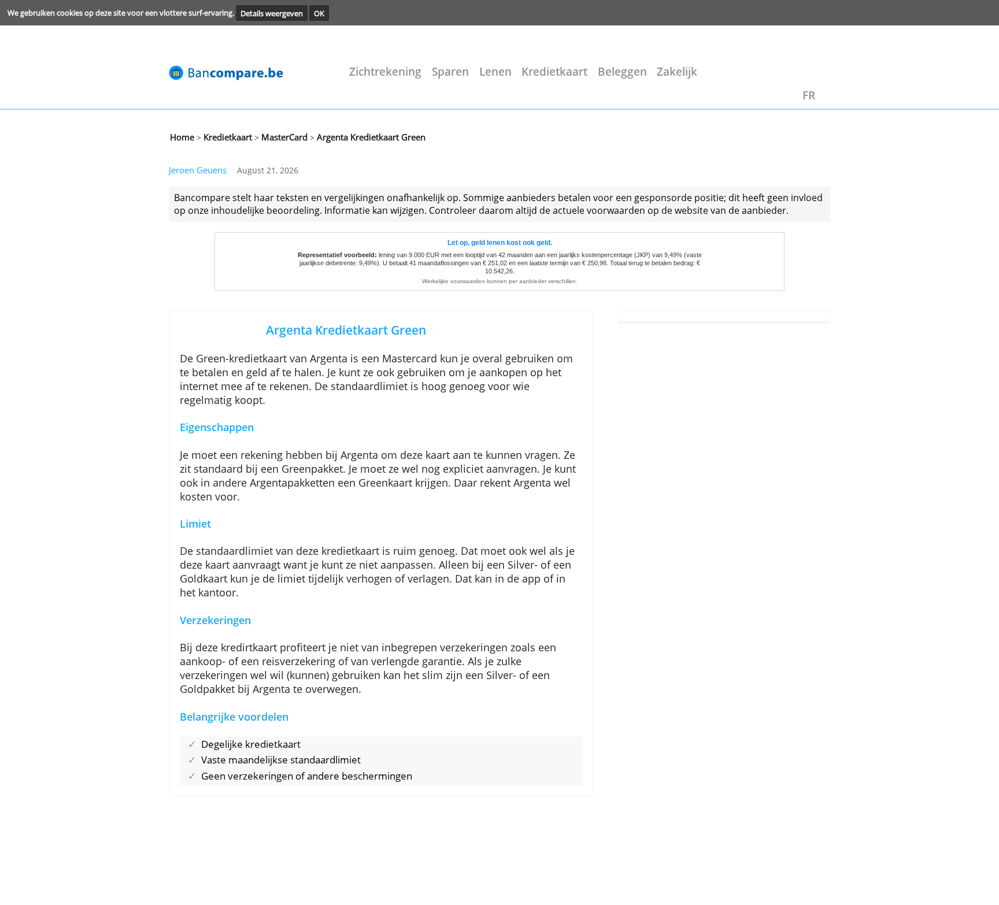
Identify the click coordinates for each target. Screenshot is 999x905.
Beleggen (622, 71)
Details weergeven (271, 13)
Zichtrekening (385, 71)
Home (182, 137)
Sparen (450, 71)
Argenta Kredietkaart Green (370, 137)
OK (319, 13)
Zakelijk (677, 71)
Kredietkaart (554, 71)
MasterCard (283, 137)
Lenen (495, 71)
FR (808, 95)
